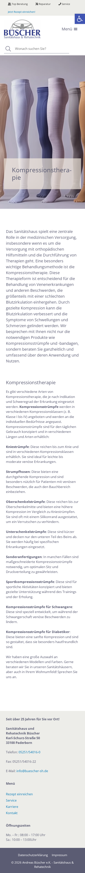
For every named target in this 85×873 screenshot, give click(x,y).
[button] (80, 19)
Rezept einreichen (19, 794)
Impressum (59, 855)
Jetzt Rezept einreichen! (21, 12)
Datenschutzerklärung (33, 855)
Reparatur (44, 4)
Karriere (12, 807)
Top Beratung (19, 4)
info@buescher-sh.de (32, 771)
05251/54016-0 (29, 752)
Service (65, 4)
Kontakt (12, 813)
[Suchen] (8, 48)
